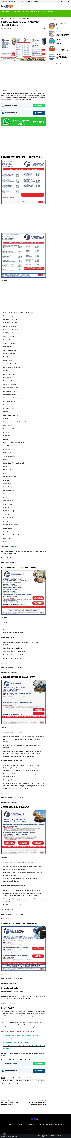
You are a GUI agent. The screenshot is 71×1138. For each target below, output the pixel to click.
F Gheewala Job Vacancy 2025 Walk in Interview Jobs (62, 57)
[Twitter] (64, 1)
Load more (58, 63)
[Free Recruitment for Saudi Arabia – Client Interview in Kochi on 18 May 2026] (52, 33)
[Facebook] (59, 1)
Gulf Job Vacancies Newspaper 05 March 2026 (62, 50)
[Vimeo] (66, 1)
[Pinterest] (26, 33)
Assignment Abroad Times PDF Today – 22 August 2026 (62, 27)
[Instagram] (61, 1)
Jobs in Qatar (13, 18)
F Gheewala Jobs (19, 1080)
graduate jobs (28, 1080)
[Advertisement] (23, 75)
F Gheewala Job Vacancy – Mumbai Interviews (18, 1039)
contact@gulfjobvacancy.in (38, 1129)
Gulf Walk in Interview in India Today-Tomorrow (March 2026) (62, 42)
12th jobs (15, 1077)
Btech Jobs (21, 1077)
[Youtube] (68, 1)
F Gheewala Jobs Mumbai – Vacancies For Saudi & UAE (21, 1035)
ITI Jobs (18, 1083)
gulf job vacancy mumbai (8, 1083)
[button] (67, 13)
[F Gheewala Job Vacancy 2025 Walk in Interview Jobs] (52, 57)
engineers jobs (37, 1077)
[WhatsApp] (30, 33)
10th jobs (8, 1077)
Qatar (11, 793)
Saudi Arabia (13, 546)
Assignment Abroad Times (61, 24)
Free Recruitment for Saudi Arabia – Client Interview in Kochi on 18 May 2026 (62, 34)
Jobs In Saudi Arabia (25, 18)
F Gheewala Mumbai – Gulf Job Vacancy (16, 1042)
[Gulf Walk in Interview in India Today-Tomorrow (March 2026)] (52, 41)
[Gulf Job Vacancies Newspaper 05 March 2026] (52, 49)
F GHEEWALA (5, 18)
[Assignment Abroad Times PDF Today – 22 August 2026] (52, 26)
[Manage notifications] (4, 1133)
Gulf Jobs (58, 31)
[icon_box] (37, 2)
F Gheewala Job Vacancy (8, 1080)
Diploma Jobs (29, 1077)
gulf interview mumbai (39, 1080)
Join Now (40, 106)
